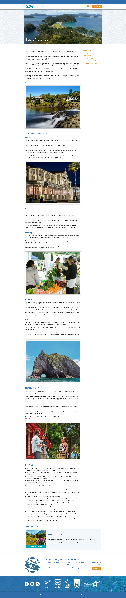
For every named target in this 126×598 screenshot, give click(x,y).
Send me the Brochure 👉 (63, 230)
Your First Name (50, 215)
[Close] (81, 202)
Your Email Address (51, 221)
